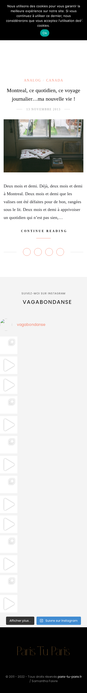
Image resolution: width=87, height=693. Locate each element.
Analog (32, 80)
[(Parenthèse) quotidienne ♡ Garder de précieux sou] (8, 524)
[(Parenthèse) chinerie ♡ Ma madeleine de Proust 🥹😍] (8, 425)
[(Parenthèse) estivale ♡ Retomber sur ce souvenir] (8, 365)
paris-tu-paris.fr (70, 677)
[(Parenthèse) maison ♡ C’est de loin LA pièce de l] (8, 345)
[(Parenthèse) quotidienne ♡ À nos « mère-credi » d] (8, 564)
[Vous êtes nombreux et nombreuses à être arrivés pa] (8, 405)
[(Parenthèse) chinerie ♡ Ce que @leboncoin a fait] (8, 385)
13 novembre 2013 (43, 109)
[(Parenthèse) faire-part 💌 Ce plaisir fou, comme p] (8, 603)
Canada (54, 80)
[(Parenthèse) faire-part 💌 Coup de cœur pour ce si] (8, 584)
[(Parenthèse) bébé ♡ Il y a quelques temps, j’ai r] (8, 464)
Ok (45, 33)
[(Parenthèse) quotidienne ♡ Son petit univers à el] (8, 484)
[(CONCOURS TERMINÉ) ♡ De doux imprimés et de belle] (8, 444)
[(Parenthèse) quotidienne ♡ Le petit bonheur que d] (8, 544)
